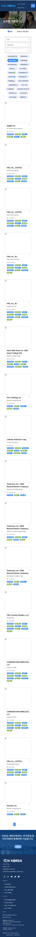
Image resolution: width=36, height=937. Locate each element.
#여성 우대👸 (13, 97)
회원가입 (23, 4)
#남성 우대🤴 (23, 93)
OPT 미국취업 (8, 892)
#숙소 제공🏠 (23, 68)
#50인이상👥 (11, 77)
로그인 (19, 4)
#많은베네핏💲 (24, 64)
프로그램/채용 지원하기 (10, 900)
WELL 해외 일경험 (9, 890)
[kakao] (18, 876)
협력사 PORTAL (21, 7)
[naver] (15, 876)
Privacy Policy (9, 935)
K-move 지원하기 (9, 902)
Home (4, 18)
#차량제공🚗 (11, 81)
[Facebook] (4, 876)
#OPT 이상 (24, 85)
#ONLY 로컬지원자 (23, 81)
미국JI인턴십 (8, 884)
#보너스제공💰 (13, 60)
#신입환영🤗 (10, 89)
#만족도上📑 (12, 68)
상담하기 (18, 847)
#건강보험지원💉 (23, 77)
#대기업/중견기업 (12, 56)
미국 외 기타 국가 (22, 31)
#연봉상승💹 (11, 73)
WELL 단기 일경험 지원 (10, 905)
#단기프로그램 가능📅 (23, 89)
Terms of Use (17, 935)
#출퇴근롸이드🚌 (13, 85)
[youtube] (11, 876)
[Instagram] (8, 876)
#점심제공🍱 (23, 60)
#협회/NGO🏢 (13, 93)
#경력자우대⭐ (24, 56)
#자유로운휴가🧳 (23, 73)
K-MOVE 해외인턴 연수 (10, 887)
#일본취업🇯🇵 (23, 97)
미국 (11, 31)
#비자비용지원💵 (12, 64)
